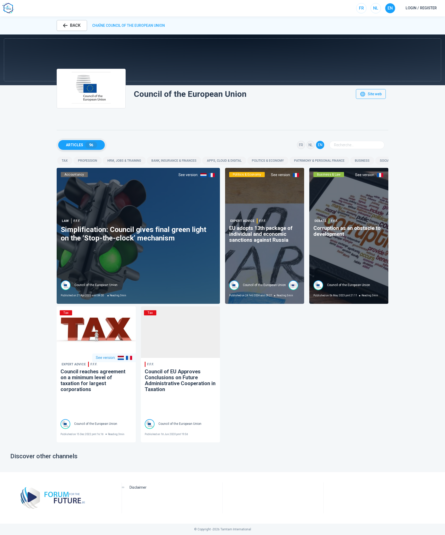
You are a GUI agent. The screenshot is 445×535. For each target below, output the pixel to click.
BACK (75, 25)
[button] (222, 59)
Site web (375, 94)
